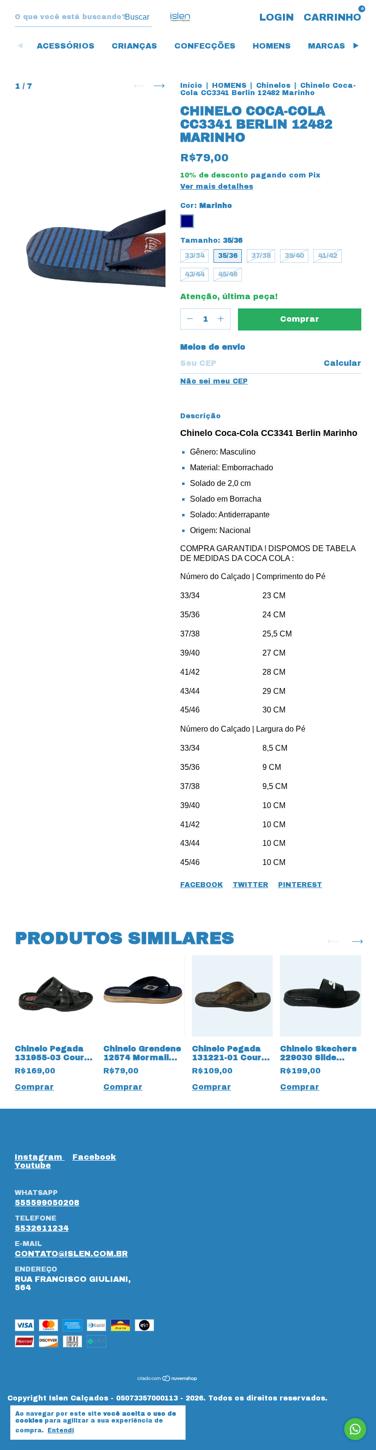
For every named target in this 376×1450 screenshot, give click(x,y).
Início (191, 85)
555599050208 (47, 1202)
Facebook (201, 885)
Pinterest (300, 885)
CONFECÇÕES (204, 46)
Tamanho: (211, 240)
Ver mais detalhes (216, 186)
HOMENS (272, 46)
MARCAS (326, 46)
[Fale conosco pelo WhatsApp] (355, 1429)
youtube (33, 1165)
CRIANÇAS (134, 46)
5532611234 (42, 1228)
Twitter (250, 885)
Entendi (60, 1430)
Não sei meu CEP (214, 381)
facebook (94, 1157)
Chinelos (273, 85)
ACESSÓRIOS (65, 46)
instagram (40, 1157)
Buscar (137, 17)
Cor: (206, 205)
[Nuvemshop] (167, 1379)
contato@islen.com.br (71, 1253)
